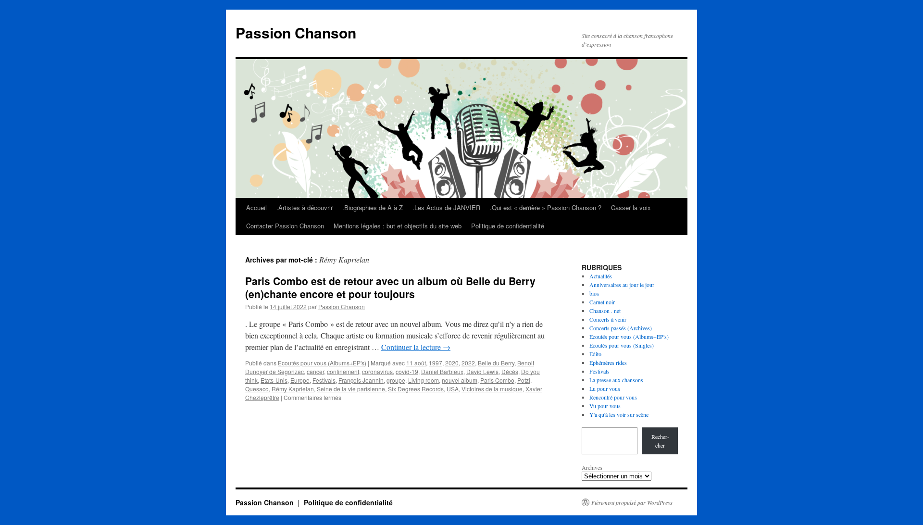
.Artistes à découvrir (304, 207)
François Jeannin (361, 380)
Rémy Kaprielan (293, 389)
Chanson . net (605, 310)
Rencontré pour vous (613, 397)
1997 (435, 363)
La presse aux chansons (616, 380)
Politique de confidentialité (507, 225)
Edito (595, 354)
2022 (468, 363)
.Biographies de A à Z (372, 207)
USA (453, 389)
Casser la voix (631, 207)
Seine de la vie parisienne (351, 389)
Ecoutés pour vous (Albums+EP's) (322, 363)
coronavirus (377, 371)
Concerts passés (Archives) (620, 328)
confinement (343, 371)
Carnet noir (602, 302)
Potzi (523, 380)
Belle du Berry (496, 363)
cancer (315, 371)
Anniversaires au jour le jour (621, 284)
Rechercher (660, 441)
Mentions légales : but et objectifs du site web (398, 225)
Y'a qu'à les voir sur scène (619, 414)
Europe (300, 380)
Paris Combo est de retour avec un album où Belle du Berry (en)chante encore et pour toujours (390, 287)
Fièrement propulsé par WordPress (632, 502)
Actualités (600, 276)
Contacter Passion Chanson (285, 225)
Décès (509, 371)
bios (594, 293)
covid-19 (407, 371)
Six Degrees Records (416, 389)
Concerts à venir (607, 319)
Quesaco (257, 389)
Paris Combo (497, 380)
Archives (592, 467)
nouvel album (459, 380)
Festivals (324, 380)
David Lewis (482, 371)
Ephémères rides (608, 362)
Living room (423, 380)
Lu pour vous (604, 388)
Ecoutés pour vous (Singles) (621, 345)
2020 (452, 363)
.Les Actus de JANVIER (446, 207)
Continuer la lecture (415, 347)
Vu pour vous (605, 406)
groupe (396, 380)
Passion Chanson (296, 32)
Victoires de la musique (492, 389)
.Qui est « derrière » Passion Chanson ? (545, 207)
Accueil (256, 207)
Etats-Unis (274, 380)
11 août (416, 363)
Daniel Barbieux (442, 371)
